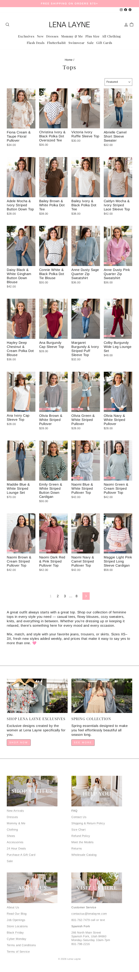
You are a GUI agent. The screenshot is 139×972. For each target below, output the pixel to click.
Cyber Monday (16, 939)
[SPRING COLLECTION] (101, 696)
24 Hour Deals (16, 848)
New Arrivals (15, 810)
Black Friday (15, 932)
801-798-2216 (80, 944)
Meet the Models (82, 842)
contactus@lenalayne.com (89, 913)
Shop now (18, 742)
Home (69, 59)
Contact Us (78, 817)
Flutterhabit (56, 43)
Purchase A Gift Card (21, 854)
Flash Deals (36, 43)
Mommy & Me (72, 36)
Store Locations (17, 926)
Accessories (15, 842)
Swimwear (76, 43)
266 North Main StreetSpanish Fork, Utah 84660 (88, 934)
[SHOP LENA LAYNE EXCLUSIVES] (37, 696)
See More (83, 742)
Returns (76, 848)
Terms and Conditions (21, 945)
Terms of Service (18, 951)
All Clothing (111, 36)
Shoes (11, 836)
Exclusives (26, 36)
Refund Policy (80, 836)
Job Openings (16, 920)
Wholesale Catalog (84, 854)
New (40, 36)
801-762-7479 (80, 920)
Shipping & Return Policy (88, 823)
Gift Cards (104, 43)
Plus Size (92, 36)
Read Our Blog (17, 913)
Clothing (12, 829)
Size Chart (78, 829)
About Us (13, 907)
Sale (90, 43)
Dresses (52, 36)
